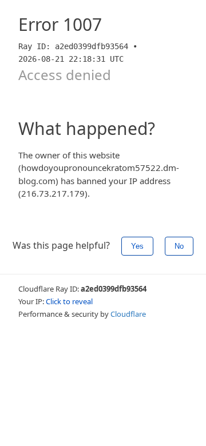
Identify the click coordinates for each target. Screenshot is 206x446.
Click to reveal (69, 301)
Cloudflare (128, 314)
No (179, 246)
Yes (137, 246)
